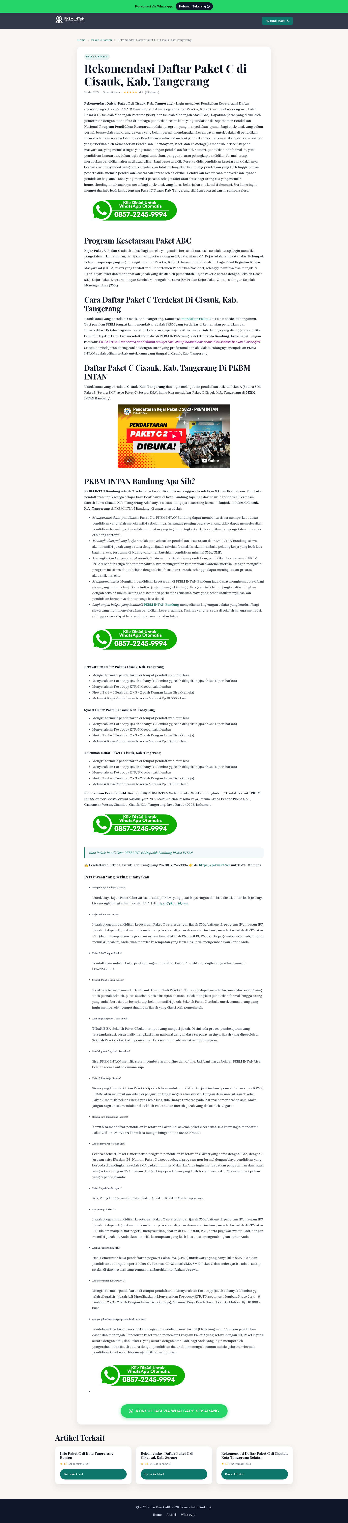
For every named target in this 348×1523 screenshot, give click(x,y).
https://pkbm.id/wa (214, 865)
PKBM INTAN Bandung (161, 604)
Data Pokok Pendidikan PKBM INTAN (116, 853)
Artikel (171, 1515)
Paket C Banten (101, 40)
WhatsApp (188, 1515)
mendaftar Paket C (196, 319)
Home (81, 40)
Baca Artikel (73, 1474)
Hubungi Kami (275, 20)
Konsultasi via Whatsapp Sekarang (177, 1411)
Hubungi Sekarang (193, 6)
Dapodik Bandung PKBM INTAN (169, 853)
